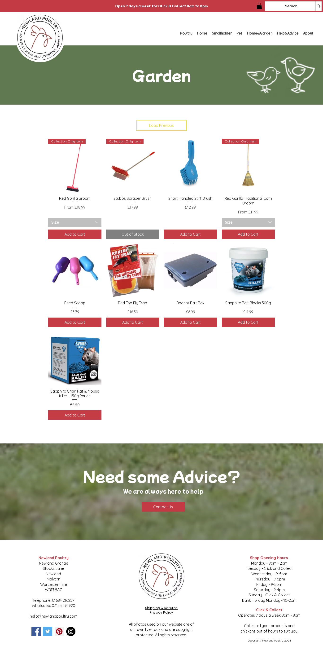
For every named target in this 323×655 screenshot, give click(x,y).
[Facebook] (36, 631)
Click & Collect (269, 609)
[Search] (318, 6)
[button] (259, 6)
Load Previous (161, 125)
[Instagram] (70, 631)
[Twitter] (47, 631)
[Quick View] (190, 165)
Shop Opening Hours (269, 557)
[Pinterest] (59, 631)
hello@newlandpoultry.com (53, 616)
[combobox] (74, 222)
